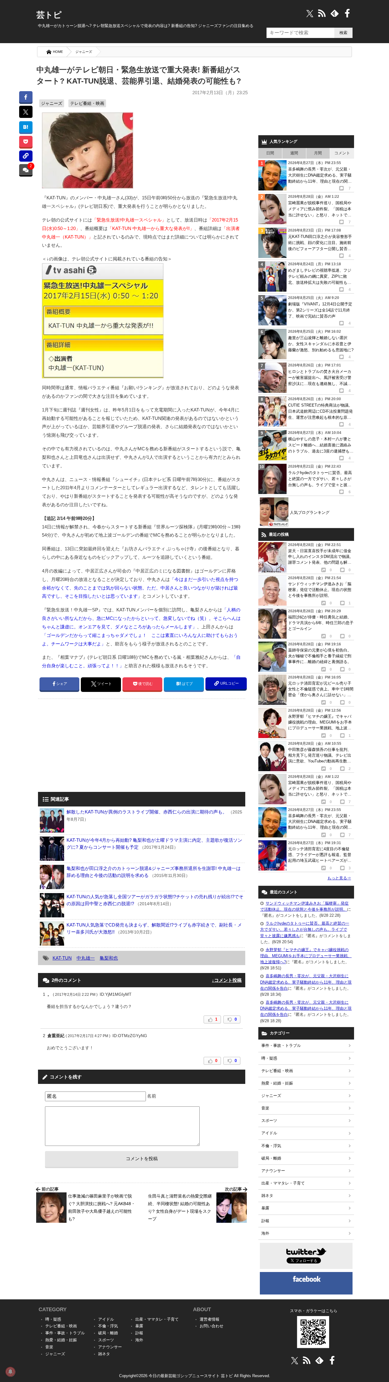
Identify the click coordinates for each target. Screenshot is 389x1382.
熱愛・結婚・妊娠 (277, 1083)
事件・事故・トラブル (281, 1045)
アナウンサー (273, 1170)
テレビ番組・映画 (87, 103)
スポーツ (269, 1120)
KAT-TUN (62, 958)
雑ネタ (267, 1195)
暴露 (265, 1208)
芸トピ (49, 14)
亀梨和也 (109, 958)
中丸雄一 (86, 958)
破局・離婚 (271, 1158)
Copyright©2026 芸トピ (194, 1375)
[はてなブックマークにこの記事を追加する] (25, 126)
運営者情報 (209, 1319)
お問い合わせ (211, 1326)
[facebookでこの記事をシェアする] (25, 96)
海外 (265, 1233)
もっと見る (339, 878)
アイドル (269, 1133)
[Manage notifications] (10, 1372)
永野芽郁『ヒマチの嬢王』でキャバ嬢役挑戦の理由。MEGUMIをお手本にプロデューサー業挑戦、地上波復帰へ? (306, 955)
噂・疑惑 (269, 1058)
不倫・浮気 (271, 1145)
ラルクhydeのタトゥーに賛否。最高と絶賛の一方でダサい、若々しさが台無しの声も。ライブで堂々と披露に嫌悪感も (304, 929)
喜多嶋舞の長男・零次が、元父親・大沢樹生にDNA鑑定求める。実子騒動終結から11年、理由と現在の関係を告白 (306, 982)
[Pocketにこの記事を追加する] (25, 141)
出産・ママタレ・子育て (283, 1183)
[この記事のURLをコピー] (25, 156)
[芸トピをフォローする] (310, 13)
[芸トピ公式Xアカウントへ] (294, 1360)
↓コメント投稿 (227, 980)
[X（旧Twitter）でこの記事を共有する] (25, 112)
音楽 (265, 1108)
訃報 (265, 1221)
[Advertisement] (89, 746)
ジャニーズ (83, 51)
